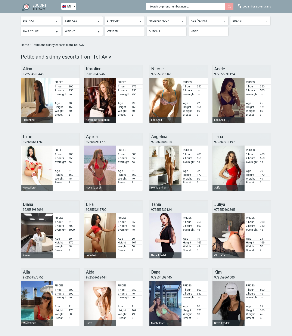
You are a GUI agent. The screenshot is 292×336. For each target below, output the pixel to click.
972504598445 (33, 74)
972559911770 (96, 142)
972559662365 (224, 210)
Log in (257, 6)
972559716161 (161, 74)
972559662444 (96, 277)
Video (194, 31)
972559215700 (96, 210)
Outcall (155, 31)
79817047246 (95, 74)
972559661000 (224, 277)
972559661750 (33, 142)
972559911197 (224, 142)
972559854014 (161, 142)
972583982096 (33, 210)
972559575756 (33, 277)
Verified (112, 31)
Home (25, 45)
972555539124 (224, 74)
